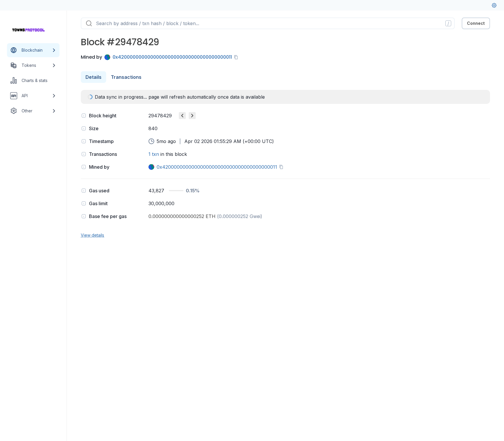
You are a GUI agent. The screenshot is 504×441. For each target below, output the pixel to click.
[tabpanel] (285, 164)
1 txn (153, 154)
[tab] (93, 77)
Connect (476, 23)
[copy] (237, 57)
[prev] (182, 115)
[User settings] (494, 5)
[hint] (84, 115)
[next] (192, 115)
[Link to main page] (28, 30)
